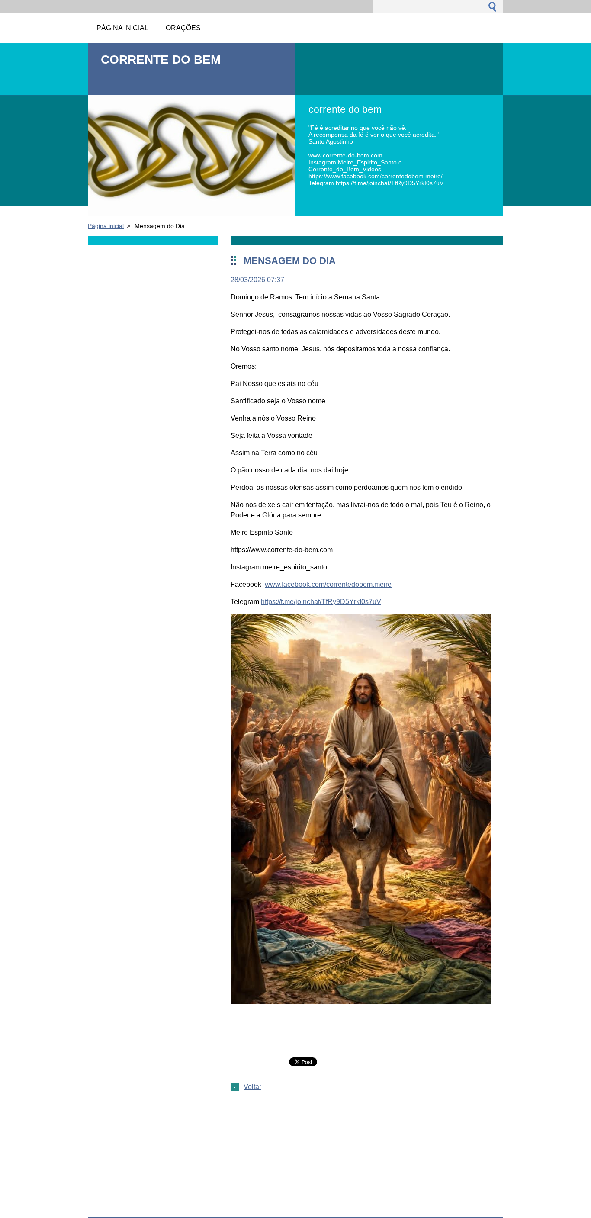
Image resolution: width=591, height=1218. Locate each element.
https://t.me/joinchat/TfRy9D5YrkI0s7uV (321, 601)
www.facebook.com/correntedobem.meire (328, 584)
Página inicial (106, 225)
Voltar (252, 1086)
